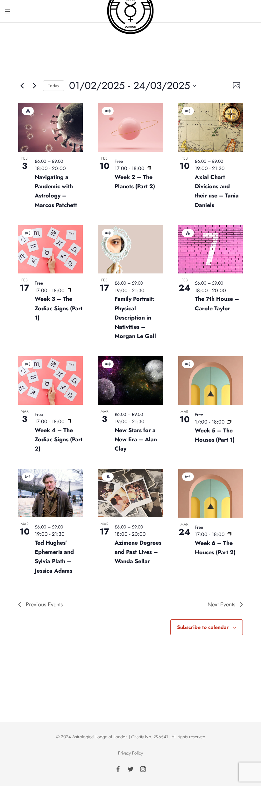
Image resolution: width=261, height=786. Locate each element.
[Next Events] (34, 86)
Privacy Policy (130, 753)
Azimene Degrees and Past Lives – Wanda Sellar (138, 552)
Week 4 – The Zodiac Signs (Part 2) (58, 439)
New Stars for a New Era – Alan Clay (136, 439)
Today (53, 85)
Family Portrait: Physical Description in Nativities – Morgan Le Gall (135, 317)
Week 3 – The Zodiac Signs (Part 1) (58, 308)
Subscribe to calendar (203, 627)
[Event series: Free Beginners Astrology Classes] (149, 168)
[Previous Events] (22, 86)
